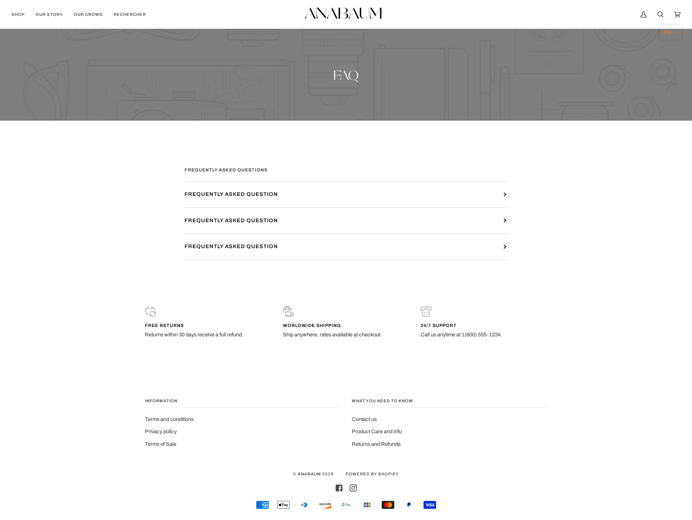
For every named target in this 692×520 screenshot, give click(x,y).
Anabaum (309, 474)
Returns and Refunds (376, 444)
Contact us (364, 419)
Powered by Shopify (372, 474)
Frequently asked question (231, 194)
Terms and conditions (169, 419)
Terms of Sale (160, 444)
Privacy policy (161, 431)
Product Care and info (377, 431)
